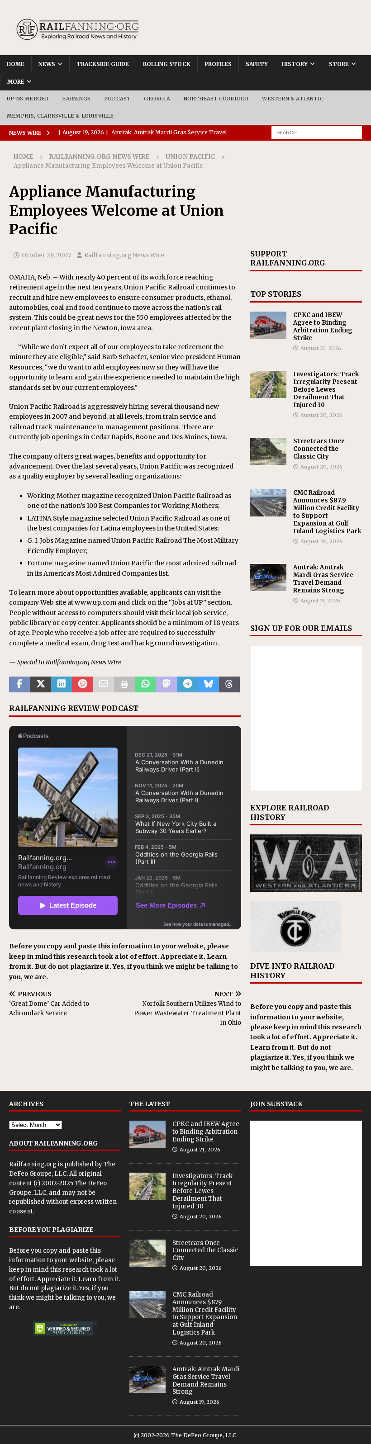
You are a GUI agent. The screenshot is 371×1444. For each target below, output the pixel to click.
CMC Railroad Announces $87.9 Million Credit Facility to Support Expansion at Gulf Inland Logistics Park (327, 512)
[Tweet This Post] (40, 685)
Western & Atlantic (292, 98)
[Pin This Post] (82, 685)
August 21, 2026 (320, 348)
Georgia (157, 98)
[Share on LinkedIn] (61, 685)
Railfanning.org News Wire (99, 157)
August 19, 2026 (320, 600)
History (295, 64)
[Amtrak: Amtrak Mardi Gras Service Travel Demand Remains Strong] (268, 577)
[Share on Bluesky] (208, 685)
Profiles (218, 64)
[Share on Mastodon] (166, 685)
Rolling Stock (166, 64)
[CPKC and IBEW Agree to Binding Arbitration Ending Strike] (268, 325)
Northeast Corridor (216, 98)
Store (339, 64)
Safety (257, 64)
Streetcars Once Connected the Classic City (319, 448)
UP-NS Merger (27, 98)
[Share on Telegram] (187, 685)
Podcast (117, 98)
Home (15, 64)
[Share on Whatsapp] (145, 685)
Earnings (76, 98)
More (15, 81)
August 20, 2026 (321, 415)
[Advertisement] (306, 195)
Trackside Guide (102, 64)
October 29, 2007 (46, 255)
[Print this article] (124, 685)
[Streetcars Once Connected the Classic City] (268, 451)
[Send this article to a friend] (103, 685)
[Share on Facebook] (19, 685)
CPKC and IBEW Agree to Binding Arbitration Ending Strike (322, 326)
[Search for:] (316, 132)
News (46, 64)
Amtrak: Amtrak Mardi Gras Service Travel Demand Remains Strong (323, 578)
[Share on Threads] (229, 685)
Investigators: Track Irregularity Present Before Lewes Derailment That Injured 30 (326, 389)
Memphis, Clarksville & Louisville (60, 116)
